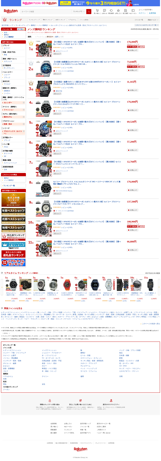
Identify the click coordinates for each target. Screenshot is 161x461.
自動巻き (7, 91)
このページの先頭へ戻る (151, 324)
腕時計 (33, 25)
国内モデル (8, 117)
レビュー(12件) (66, 68)
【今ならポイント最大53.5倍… (11, 294)
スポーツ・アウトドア (66, 317)
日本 (5, 169)
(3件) (110, 301)
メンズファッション (28, 312)
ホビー (116, 317)
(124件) (83, 301)
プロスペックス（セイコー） (13, 132)
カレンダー (8, 103)
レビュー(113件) (67, 167)
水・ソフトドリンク (138, 312)
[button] (104, 11)
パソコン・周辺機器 (43, 314)
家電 (74, 314)
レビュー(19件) (66, 247)
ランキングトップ (34, 19)
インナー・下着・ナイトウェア (75, 312)
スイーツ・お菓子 (122, 312)
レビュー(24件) (66, 108)
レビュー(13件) (66, 128)
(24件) (13, 301)
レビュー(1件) (66, 187)
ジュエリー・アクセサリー (99, 312)
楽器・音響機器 (106, 317)
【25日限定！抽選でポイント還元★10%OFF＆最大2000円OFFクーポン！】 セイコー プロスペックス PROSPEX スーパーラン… (87, 83)
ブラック (7, 77)
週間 (56, 37)
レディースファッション (10, 312)
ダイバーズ (8, 153)
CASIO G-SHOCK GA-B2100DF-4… (67, 294)
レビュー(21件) (66, 227)
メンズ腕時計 (43, 25)
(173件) (41, 301)
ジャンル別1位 (84, 19)
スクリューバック (10, 163)
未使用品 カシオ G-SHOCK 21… (52, 294)
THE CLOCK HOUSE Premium (64, 191)
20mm (6, 147)
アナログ (7, 84)
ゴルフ (43, 319)
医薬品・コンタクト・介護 (29, 317)
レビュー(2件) (66, 207)
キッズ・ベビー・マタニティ (28, 319)
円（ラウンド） (9, 68)
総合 (5, 32)
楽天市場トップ (7, 25)
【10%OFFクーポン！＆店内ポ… (81, 294)
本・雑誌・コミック (55, 319)
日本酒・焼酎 (6, 314)
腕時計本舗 (59, 91)
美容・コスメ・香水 (48, 317)
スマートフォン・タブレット (23, 314)
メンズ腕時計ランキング (41, 29)
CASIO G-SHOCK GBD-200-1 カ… (95, 294)
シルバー (7, 75)
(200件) (139, 301)
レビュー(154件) (67, 88)
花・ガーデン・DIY (83, 317)
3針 (5, 156)
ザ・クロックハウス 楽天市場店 (65, 71)
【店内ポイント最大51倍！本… (108, 294)
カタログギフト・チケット (92, 319)
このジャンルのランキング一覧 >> (146, 25)
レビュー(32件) (66, 48)
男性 (5, 55)
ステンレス (8, 61)
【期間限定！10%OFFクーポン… (25, 294)
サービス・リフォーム (72, 319)
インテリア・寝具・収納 (105, 314)
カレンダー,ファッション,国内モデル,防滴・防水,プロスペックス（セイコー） (79, 25)
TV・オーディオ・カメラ (61, 314)
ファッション (9, 110)
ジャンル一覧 (139, 19)
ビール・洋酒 (152, 312)
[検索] (88, 11)
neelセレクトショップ (62, 51)
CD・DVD (135, 317)
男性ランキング (47, 19)
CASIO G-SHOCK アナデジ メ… (123, 294)
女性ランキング (60, 19)
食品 (112, 312)
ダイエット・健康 (11, 317)
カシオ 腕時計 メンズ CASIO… (150, 294)
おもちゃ (95, 317)
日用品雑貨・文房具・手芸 (126, 314)
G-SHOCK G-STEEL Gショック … (39, 294)
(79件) (27, 301)
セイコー (7, 48)
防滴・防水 (8, 124)
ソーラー (7, 93)
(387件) (125, 301)
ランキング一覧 (9, 186)
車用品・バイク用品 (148, 317)
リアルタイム (72, 19)
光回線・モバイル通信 (86, 314)
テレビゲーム (125, 317)
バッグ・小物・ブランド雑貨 (51, 312)
